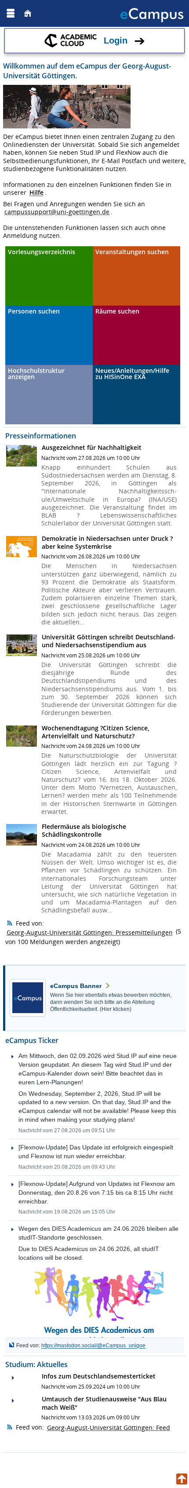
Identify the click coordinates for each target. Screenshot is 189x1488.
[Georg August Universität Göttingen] (34, 13)
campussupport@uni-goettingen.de (56, 212)
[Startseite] (27, 13)
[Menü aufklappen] (10, 13)
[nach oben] (181, 1479)
